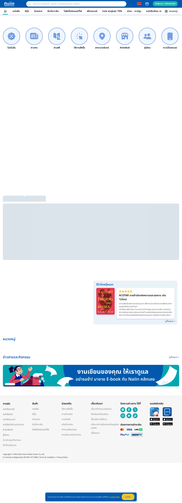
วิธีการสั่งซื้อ (67, 409)
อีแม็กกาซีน (53, 11)
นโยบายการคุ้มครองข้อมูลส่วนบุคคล (105, 426)
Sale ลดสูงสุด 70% (112, 11)
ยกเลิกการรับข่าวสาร (71, 435)
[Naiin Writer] (91, 375)
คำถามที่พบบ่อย (69, 429)
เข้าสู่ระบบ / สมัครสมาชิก (165, 3)
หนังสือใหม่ (8, 414)
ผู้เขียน (6, 435)
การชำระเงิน (67, 414)
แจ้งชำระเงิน (67, 424)
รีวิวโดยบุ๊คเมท (9, 445)
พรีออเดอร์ (92, 11)
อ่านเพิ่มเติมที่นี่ (114, 497)
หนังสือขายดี (9, 409)
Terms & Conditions (47, 457)
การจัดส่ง (66, 419)
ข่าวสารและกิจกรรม (12, 440)
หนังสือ (16, 11)
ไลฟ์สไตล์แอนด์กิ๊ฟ (73, 11)
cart (147, 3)
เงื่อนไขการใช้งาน (99, 419)
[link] (11, 38)
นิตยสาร (38, 11)
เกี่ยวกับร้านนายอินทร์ (101, 409)
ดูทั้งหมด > (170, 321)
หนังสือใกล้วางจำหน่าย (13, 424)
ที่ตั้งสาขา (95, 433)
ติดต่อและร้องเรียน (99, 414)
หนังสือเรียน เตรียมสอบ (158, 11)
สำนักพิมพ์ (8, 429)
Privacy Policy (62, 457)
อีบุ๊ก (27, 11)
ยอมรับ (128, 497)
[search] (29, 3)
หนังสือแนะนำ (9, 419)
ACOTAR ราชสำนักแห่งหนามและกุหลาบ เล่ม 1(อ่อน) (142, 297)
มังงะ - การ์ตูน (134, 11)
